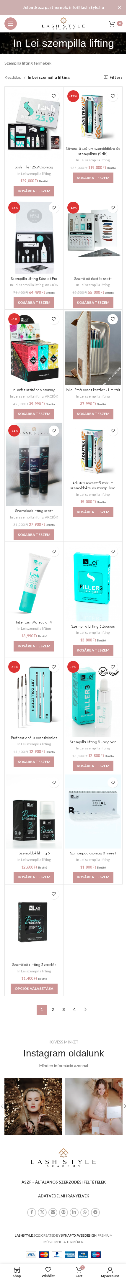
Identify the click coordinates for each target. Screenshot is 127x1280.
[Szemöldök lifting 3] (34, 811)
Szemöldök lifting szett (34, 510)
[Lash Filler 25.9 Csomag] (34, 125)
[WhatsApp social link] (84, 1212)
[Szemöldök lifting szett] (34, 464)
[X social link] (42, 1212)
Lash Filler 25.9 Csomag (34, 167)
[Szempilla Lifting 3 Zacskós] (93, 582)
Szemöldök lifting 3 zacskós (34, 964)
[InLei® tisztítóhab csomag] (34, 348)
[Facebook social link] (31, 1212)
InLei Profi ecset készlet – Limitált (93, 390)
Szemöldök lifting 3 (34, 853)
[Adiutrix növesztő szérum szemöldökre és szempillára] (93, 450)
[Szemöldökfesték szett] (93, 237)
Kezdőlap (13, 77)
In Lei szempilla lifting (34, 173)
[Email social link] (52, 1212)
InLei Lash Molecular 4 (34, 622)
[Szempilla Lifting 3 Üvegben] (93, 698)
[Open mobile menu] (10, 23)
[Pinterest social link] (63, 1212)
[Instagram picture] (33, 1106)
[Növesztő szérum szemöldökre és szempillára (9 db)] (93, 116)
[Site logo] (63, 22)
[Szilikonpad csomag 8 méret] (93, 811)
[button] (34, 191)
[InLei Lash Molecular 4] (34, 580)
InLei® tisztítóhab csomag (34, 390)
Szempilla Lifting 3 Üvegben (93, 742)
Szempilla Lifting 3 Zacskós (93, 626)
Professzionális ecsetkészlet (34, 738)
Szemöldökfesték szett (93, 278)
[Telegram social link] (95, 1212)
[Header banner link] (63, 7)
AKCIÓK (51, 285)
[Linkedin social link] (74, 1212)
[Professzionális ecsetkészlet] (34, 696)
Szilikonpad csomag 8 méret (93, 853)
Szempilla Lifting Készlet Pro (34, 278)
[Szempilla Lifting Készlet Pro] (34, 237)
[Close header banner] (119, 7)
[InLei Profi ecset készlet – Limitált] (93, 348)
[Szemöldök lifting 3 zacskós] (34, 923)
